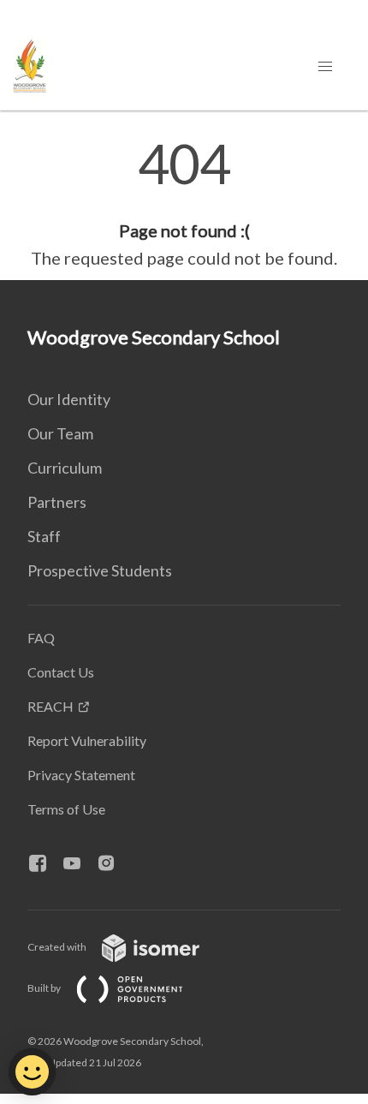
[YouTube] (79, 864)
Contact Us (60, 672)
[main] (184, 204)
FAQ (41, 638)
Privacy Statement (81, 775)
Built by (44, 988)
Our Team (60, 433)
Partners (56, 501)
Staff (44, 536)
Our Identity (68, 399)
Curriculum (64, 467)
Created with (57, 946)
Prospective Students (99, 570)
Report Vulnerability (86, 740)
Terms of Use (66, 809)
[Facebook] (44, 864)
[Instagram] (113, 864)
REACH (50, 706)
